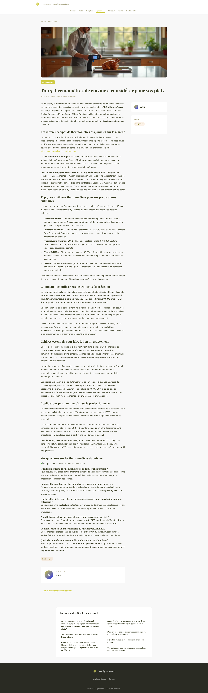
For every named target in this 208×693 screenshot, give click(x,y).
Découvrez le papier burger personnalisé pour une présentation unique (126, 633)
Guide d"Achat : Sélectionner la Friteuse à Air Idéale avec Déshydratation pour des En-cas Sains (126, 624)
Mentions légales (99, 679)
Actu (81, 11)
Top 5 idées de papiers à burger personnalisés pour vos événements (126, 649)
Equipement (100, 11)
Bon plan (89, 11)
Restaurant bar (132, 11)
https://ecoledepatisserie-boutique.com (58, 151)
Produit (120, 11)
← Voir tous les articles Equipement (56, 591)
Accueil (73, 11)
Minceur (111, 11)
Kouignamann (106, 671)
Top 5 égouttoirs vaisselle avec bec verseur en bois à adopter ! (80, 635)
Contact (112, 679)
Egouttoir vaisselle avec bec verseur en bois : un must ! (126, 641)
